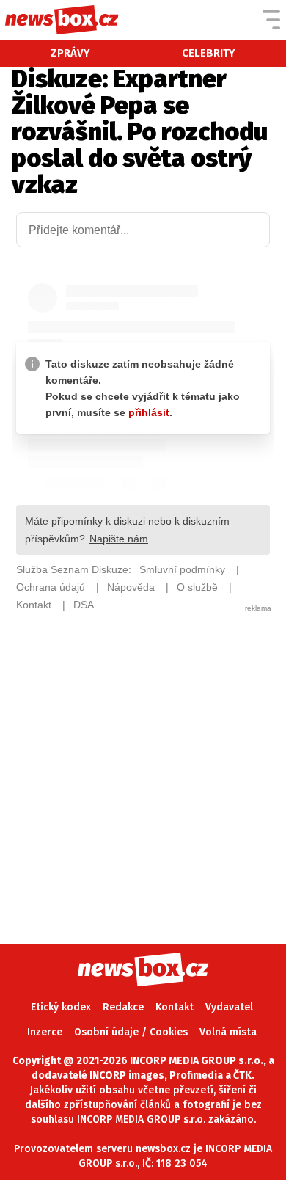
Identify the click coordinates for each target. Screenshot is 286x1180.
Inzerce (44, 1032)
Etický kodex (61, 1007)
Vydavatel (229, 1007)
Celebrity (208, 52)
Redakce (123, 1007)
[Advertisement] (143, 756)
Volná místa (228, 1032)
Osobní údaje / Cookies (131, 1032)
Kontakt (174, 1007)
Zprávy (70, 52)
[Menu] (271, 19)
